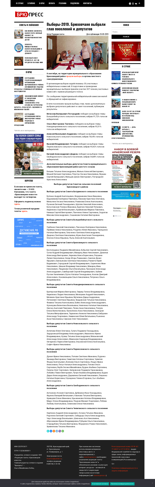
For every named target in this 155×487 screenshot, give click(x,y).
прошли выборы (74, 76)
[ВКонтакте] (51, 431)
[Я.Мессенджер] (48, 431)
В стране (20, 3)
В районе (31, 3)
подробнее (74, 481)
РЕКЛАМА (62, 3)
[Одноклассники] (54, 431)
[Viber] (60, 431)
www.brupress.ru (90, 457)
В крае (42, 3)
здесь (17, 204)
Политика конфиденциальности (122, 484)
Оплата (52, 3)
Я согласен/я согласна (100, 484)
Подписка (74, 3)
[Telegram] (57, 431)
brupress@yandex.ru (54, 459)
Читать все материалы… (25, 130)
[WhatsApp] (62, 431)
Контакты (87, 3)
